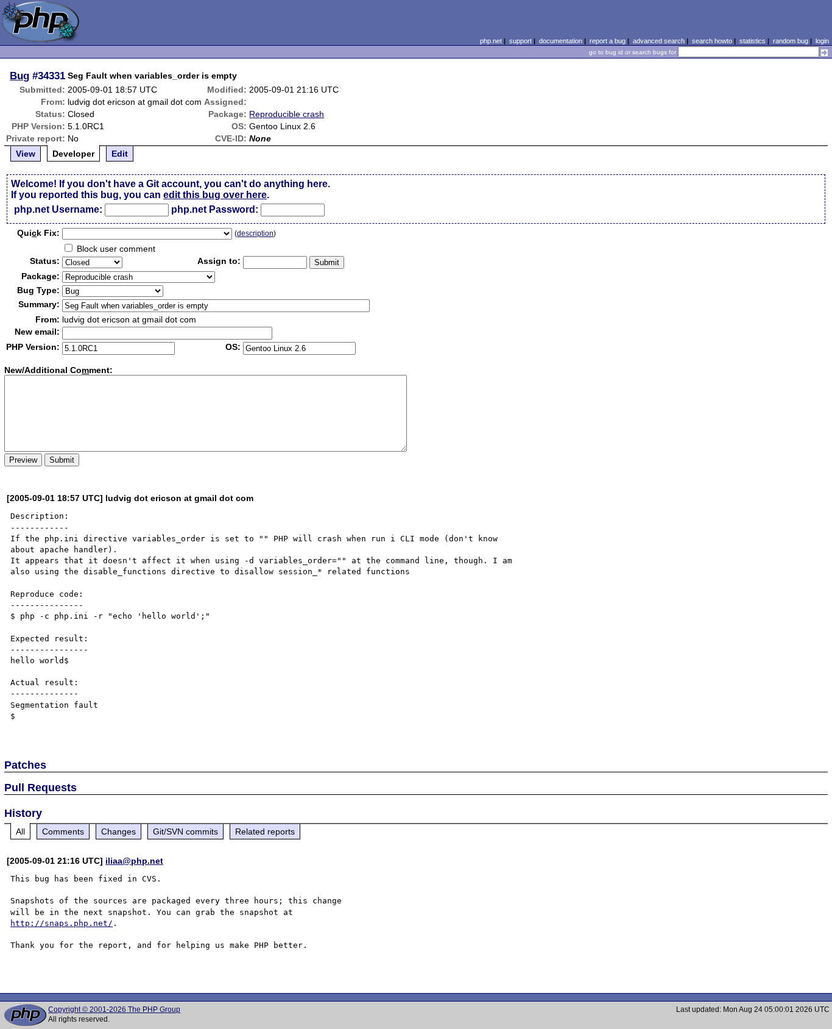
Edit (119, 153)
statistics (752, 41)
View (25, 153)
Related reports (265, 831)
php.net (491, 41)
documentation (560, 41)
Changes (118, 831)
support (520, 41)
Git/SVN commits (185, 831)
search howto (712, 41)
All (20, 831)
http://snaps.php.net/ (61, 923)
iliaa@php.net (134, 861)
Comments (63, 831)
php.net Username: (58, 209)
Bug (19, 75)
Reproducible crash (286, 114)
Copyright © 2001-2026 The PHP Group (114, 1009)
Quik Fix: (38, 233)
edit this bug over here (215, 195)
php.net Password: (214, 209)
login (822, 41)
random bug (790, 41)
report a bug (608, 41)
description (255, 233)
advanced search (659, 41)
